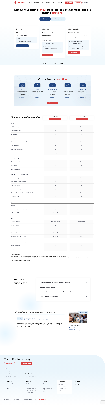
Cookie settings (42, 399)
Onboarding (83, 89)
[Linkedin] (75, 384)
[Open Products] (32, 2)
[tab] (44, 19)
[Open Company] (56, 2)
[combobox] (7, 369)
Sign (22, 89)
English (8, 369)
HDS (67, 89)
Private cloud (52, 89)
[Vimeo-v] (78, 384)
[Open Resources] (50, 2)
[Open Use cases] (39, 2)
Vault (37, 89)
